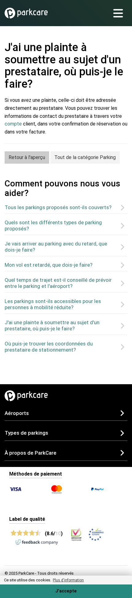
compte (13, 124)
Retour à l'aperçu (27, 157)
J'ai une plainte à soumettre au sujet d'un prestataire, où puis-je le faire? (52, 325)
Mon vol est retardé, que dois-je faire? (48, 265)
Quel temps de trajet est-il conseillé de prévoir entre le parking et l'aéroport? (58, 283)
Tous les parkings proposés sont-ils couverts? (58, 207)
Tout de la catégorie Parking (85, 157)
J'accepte (66, 591)
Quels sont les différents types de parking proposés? (53, 225)
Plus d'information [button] (68, 580)
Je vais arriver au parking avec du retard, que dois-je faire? (56, 247)
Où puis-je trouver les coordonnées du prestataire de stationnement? (49, 347)
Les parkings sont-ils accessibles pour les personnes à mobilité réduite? (53, 304)
